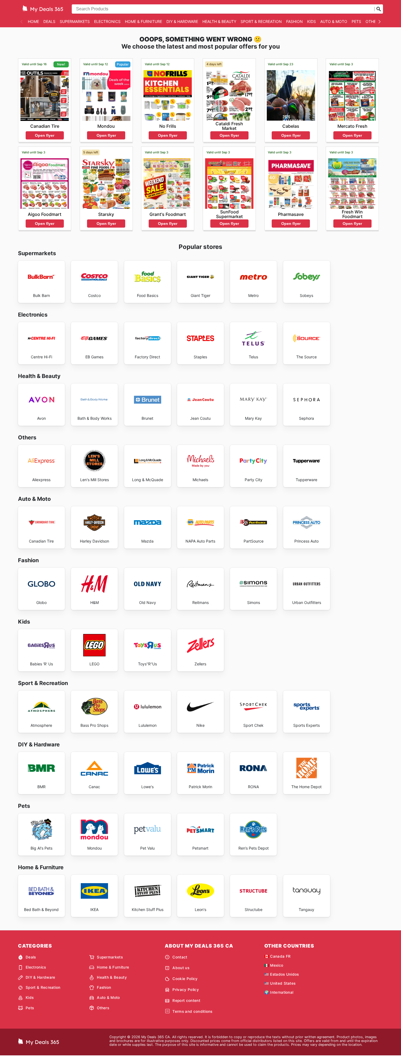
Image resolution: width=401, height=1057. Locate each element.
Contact (179, 957)
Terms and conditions (192, 1011)
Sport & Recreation (261, 21)
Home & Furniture (143, 21)
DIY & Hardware (182, 21)
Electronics (107, 21)
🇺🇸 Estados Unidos (281, 974)
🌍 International (279, 992)
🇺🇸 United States (280, 983)
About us (180, 968)
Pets (356, 21)
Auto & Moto (333, 21)
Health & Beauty (219, 21)
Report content (186, 1000)
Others (373, 21)
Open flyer (44, 135)
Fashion (294, 21)
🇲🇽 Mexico (273, 965)
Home (33, 21)
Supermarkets (75, 21)
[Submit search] (378, 9)
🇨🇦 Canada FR (277, 956)
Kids (311, 21)
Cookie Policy (184, 978)
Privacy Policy (185, 989)
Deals (49, 21)
